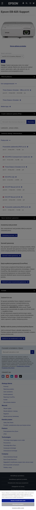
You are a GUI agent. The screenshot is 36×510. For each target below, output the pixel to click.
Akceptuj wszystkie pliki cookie (18, 500)
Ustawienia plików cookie (18, 508)
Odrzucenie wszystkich (17, 504)
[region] (18, 500)
